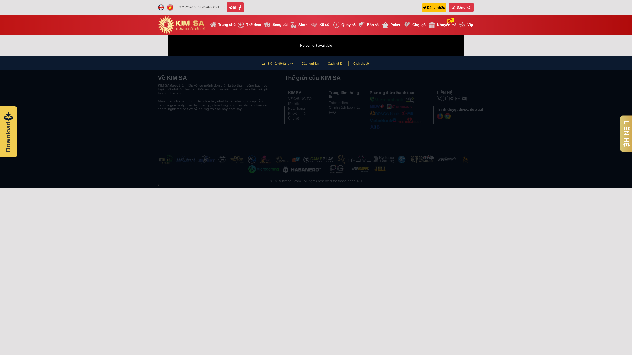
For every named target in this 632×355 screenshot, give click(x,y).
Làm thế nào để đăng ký (277, 63)
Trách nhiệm (338, 103)
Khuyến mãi (297, 113)
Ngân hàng (296, 108)
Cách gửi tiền (310, 63)
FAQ (332, 112)
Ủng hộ (293, 118)
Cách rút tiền (336, 63)
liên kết (293, 104)
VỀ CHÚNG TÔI (300, 99)
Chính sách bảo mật (344, 107)
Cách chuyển (362, 63)
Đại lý (235, 7)
